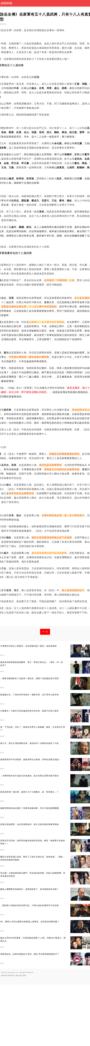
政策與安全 (11, 975)
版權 (24, 975)
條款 (17, 975)
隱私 (20, 975)
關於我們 (4, 975)
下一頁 (45, 632)
